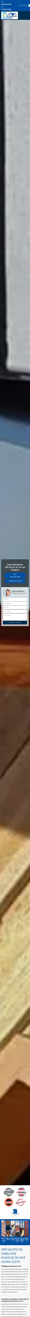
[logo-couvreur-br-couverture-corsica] (9, 15)
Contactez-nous (15, 581)
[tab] (15, 658)
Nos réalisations (15, 576)
